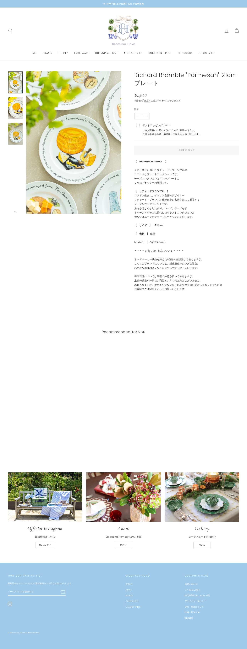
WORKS (129, 595)
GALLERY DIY (132, 601)
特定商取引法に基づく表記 (197, 595)
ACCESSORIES (133, 53)
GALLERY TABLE (133, 606)
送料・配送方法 (192, 612)
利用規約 (189, 618)
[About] (123, 497)
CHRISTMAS (207, 53)
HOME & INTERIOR (160, 53)
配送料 (147, 100)
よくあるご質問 (192, 589)
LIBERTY (63, 53)
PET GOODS (185, 53)
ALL (34, 53)
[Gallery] (202, 497)
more (123, 544)
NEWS (129, 589)
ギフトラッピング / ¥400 (171, 130)
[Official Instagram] (45, 497)
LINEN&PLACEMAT (106, 53)
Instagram (44, 544)
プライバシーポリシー (195, 601)
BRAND (47, 53)
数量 (136, 109)
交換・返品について (194, 606)
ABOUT (129, 584)
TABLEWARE (81, 53)
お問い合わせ (191, 584)
